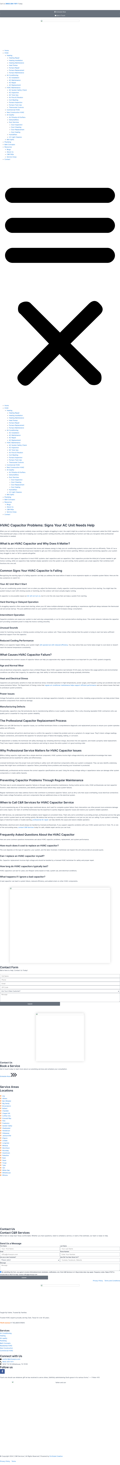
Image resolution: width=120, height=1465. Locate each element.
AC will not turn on (33, 596)
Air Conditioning (12, 75)
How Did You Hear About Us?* (69, 1257)
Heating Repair (14, 58)
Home (6, 50)
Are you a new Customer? (8, 1257)
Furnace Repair (14, 68)
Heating (9, 55)
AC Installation (14, 78)
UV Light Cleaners (15, 137)
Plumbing (7, 142)
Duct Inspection (16, 125)
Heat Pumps (13, 65)
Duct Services (14, 122)
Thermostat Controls (16, 107)
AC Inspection (14, 92)
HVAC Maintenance (13, 88)
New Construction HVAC (15, 112)
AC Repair (12, 83)
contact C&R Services (26, 827)
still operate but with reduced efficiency (54, 645)
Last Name (63, 1246)
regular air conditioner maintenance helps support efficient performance (70, 685)
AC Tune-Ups (13, 95)
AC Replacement (15, 85)
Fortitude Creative (56, 1456)
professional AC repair (40, 820)
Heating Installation (16, 60)
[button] (60, 283)
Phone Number (64, 1251)
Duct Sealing (15, 132)
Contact (7, 159)
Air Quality (10, 115)
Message (3, 1263)
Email (1, 1251)
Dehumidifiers (14, 120)
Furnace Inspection (15, 102)
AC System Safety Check (18, 90)
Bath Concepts (9, 144)
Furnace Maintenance (16, 73)
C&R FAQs (10, 154)
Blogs (9, 149)
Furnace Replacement (16, 70)
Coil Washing (13, 100)
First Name (3, 1246)
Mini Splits (10, 139)
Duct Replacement (17, 130)
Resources (8, 147)
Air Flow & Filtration (16, 97)
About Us (10, 152)
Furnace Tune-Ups (15, 105)
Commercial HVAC (13, 110)
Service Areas (11, 157)
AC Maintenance (15, 80)
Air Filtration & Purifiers (17, 117)
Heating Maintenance (16, 63)
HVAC (6, 53)
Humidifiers (13, 135)
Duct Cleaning (16, 127)
